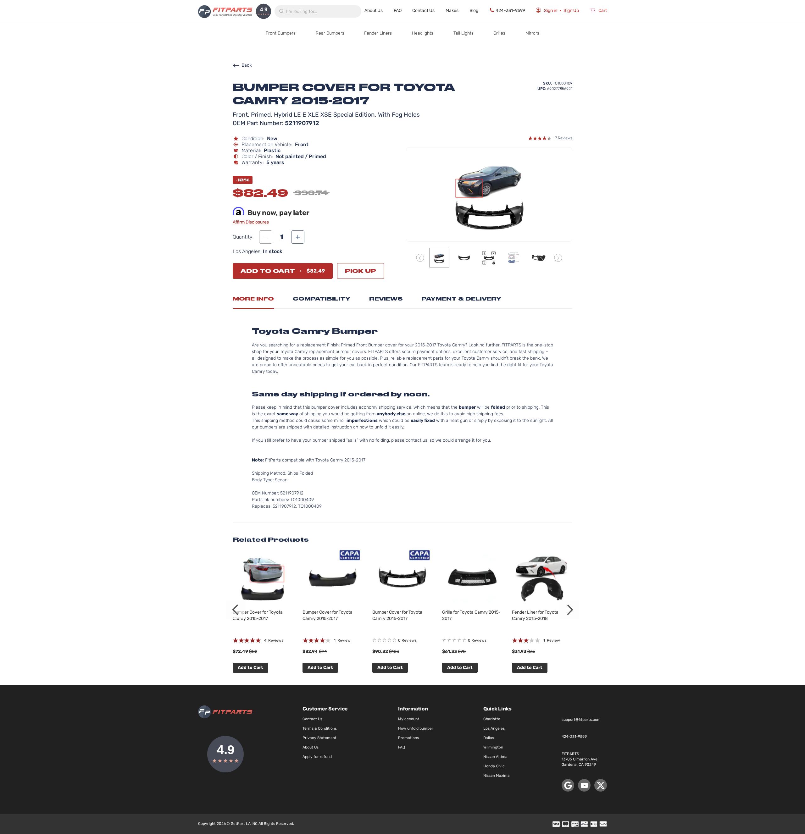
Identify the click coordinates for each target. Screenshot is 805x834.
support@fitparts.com (581, 719)
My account (408, 719)
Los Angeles (494, 728)
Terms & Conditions (320, 728)
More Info (253, 299)
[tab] (253, 300)
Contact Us (423, 10)
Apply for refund (317, 756)
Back (247, 65)
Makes (452, 10)
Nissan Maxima (496, 775)
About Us (373, 10)
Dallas (488, 738)
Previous (235, 609)
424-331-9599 (510, 10)
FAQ (398, 10)
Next (569, 609)
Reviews (386, 299)
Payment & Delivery (461, 299)
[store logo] (225, 11)
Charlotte (491, 719)
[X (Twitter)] (600, 785)
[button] (420, 258)
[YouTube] (584, 785)
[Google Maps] (568, 785)
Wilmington (493, 747)
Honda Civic (494, 766)
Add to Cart (250, 667)
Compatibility (321, 299)
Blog (473, 10)
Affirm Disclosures (251, 222)
